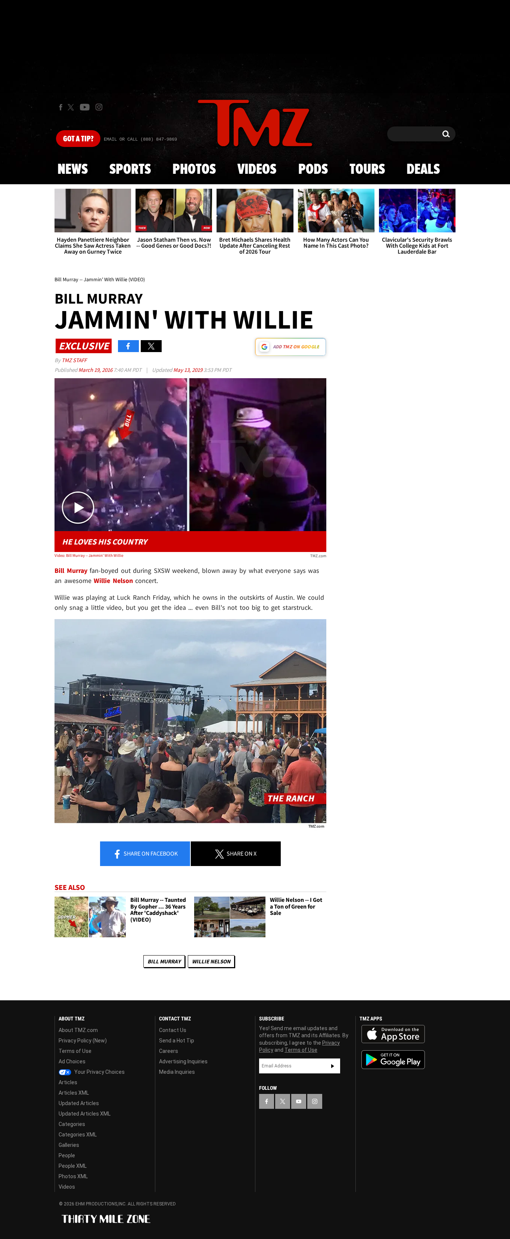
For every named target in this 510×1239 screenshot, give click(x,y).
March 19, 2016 (95, 369)
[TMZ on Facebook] (61, 107)
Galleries (69, 1145)
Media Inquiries (177, 1072)
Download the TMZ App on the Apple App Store (393, 1034)
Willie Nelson (211, 961)
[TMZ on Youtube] (85, 107)
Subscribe (332, 1065)
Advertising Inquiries (183, 1061)
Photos (194, 170)
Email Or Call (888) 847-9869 (140, 139)
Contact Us (172, 1030)
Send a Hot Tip (176, 1041)
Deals (423, 170)
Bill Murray (164, 961)
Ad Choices (72, 1061)
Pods (313, 170)
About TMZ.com (78, 1030)
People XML (73, 1166)
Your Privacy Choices (99, 1072)
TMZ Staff (74, 360)
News (72, 170)
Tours (367, 170)
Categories (72, 1124)
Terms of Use (75, 1051)
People (67, 1155)
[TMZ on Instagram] (99, 107)
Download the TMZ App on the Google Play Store (393, 1059)
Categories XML (78, 1135)
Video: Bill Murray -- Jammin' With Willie (89, 555)
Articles (68, 1082)
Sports (130, 170)
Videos (256, 170)
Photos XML (73, 1176)
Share (150, 853)
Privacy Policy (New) (83, 1041)
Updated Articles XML (85, 1114)
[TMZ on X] (72, 107)
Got (78, 139)
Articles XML (74, 1093)
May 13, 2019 (188, 369)
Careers (168, 1051)
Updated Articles (79, 1103)
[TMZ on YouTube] (298, 1101)
